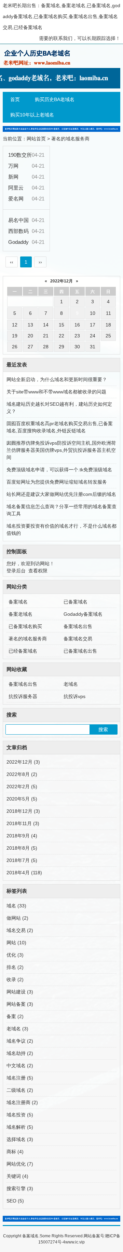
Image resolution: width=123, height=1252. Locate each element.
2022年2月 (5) (21, 786)
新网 (13, 177)
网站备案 (19, 1004)
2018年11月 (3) (22, 823)
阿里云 (16, 188)
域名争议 (19, 1041)
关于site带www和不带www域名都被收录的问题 (56, 391)
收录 (15, 979)
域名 (16, 905)
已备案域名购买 (25, 626)
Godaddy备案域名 (83, 614)
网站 (16, 942)
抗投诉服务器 (23, 696)
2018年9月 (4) (21, 835)
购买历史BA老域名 (54, 99)
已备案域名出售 (80, 651)
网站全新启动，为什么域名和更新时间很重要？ (56, 379)
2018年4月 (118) (24, 872)
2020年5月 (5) (21, 799)
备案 (15, 1016)
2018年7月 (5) (21, 860)
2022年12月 (61, 281)
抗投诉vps (74, 696)
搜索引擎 (19, 1188)
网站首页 (36, 138)
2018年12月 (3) (23, 811)
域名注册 (19, 1078)
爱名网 (16, 198)
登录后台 (16, 570)
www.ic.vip (75, 1242)
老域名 (71, 684)
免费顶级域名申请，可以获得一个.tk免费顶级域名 (59, 469)
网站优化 (19, 1164)
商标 (15, 1151)
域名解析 (19, 1127)
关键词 (17, 1176)
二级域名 (19, 1090)
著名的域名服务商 (70, 138)
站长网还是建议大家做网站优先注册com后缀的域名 (61, 494)
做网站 (17, 918)
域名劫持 (19, 1053)
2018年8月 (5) (21, 848)
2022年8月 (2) (21, 774)
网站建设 (19, 991)
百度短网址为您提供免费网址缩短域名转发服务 (56, 482)
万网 (13, 166)
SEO (15, 1201)
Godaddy (18, 242)
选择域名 (19, 1139)
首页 (15, 99)
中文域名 (19, 1065)
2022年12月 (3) (23, 762)
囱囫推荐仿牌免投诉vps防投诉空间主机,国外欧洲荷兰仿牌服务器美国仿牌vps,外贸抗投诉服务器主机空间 (61, 450)
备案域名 (18, 601)
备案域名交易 (78, 638)
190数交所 (20, 155)
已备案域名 (75, 601)
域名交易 (19, 930)
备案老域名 (20, 614)
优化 (15, 955)
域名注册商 (22, 1102)
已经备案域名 (23, 651)
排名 (15, 967)
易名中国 (18, 220)
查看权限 (37, 570)
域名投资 (19, 1114)
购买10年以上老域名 (32, 114)
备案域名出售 (78, 626)
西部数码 (18, 231)
